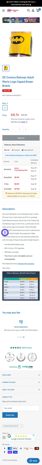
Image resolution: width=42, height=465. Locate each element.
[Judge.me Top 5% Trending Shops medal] (32, 357)
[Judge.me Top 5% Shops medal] (21, 357)
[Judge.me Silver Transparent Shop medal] (9, 357)
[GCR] (9, 436)
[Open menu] (3, 10)
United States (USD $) (11, 426)
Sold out (21, 138)
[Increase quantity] (25, 129)
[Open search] (28, 10)
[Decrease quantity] (13, 129)
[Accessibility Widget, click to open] (5, 232)
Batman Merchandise (26, 264)
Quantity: (5, 129)
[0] (37, 10)
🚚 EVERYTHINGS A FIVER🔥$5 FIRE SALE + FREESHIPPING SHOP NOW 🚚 (21, 3)
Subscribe (10, 415)
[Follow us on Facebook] (4, 437)
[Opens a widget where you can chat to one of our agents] (33, 461)
